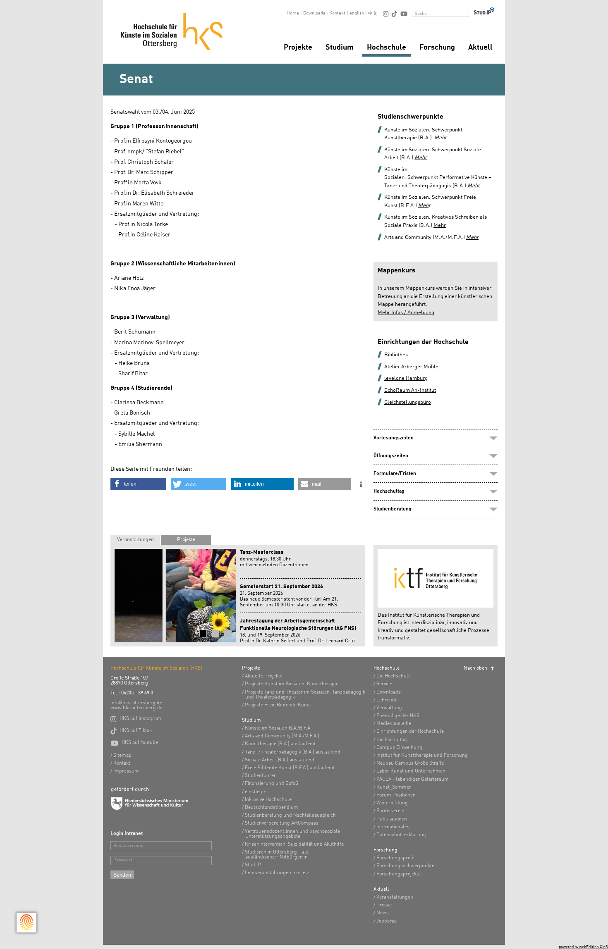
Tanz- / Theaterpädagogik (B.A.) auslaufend (292, 752)
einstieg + (255, 791)
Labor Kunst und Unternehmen (410, 771)
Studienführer (260, 775)
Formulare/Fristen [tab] (394, 473)
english (356, 13)
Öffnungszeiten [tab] (390, 455)
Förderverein (390, 810)
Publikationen (391, 819)
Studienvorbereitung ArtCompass (281, 823)
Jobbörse (386, 921)
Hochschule (386, 47)
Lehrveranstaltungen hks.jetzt (278, 872)
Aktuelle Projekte (263, 676)
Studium (340, 47)
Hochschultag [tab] (389, 491)
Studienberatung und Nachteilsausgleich (290, 815)
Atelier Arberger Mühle (411, 367)
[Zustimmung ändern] (26, 922)
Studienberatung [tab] (392, 509)
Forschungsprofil (395, 858)
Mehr (420, 157)
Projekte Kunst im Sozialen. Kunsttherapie (291, 684)
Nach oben (475, 668)
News (382, 913)
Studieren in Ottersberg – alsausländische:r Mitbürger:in (277, 855)
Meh (423, 205)
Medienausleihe (393, 723)
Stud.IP (253, 865)
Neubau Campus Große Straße (410, 763)
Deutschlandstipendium (271, 807)
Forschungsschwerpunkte (405, 865)
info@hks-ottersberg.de (136, 703)
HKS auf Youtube (134, 742)
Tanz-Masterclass (262, 552)
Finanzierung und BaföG (272, 783)
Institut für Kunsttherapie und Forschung (422, 755)
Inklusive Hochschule (268, 799)
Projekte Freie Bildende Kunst (278, 705)
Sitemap (122, 755)
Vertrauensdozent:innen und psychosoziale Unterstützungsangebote (292, 834)
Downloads (314, 13)
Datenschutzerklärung (401, 834)
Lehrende (386, 700)
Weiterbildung (392, 803)
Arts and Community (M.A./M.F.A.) (282, 736)
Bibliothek (396, 355)
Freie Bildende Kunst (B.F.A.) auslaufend (290, 767)
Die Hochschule (393, 676)
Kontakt (337, 13)
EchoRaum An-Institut (410, 390)
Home (293, 13)
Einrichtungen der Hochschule (410, 731)
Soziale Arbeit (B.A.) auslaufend (279, 760)
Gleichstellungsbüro (407, 402)
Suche (421, 14)
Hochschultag (391, 739)
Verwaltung (389, 708)
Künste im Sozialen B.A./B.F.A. (278, 728)
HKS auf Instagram (135, 718)
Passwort (122, 860)
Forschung (437, 47)
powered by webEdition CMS (583, 947)
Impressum (126, 771)
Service (384, 684)
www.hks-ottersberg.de (136, 708)
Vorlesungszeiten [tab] (393, 438)
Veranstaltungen (135, 539)
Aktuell (480, 47)
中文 (372, 14)
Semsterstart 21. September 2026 (281, 586)
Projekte (298, 47)
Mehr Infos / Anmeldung (406, 312)
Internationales (392, 827)
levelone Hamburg (406, 378)
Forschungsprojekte (398, 874)
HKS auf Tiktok (131, 730)
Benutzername (128, 846)
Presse (384, 905)
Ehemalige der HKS (397, 715)
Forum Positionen (396, 795)
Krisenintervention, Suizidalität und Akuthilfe (294, 844)
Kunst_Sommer (393, 787)
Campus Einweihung (399, 747)
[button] (138, 484)
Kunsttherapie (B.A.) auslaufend (280, 744)
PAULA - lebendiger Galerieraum (412, 779)
